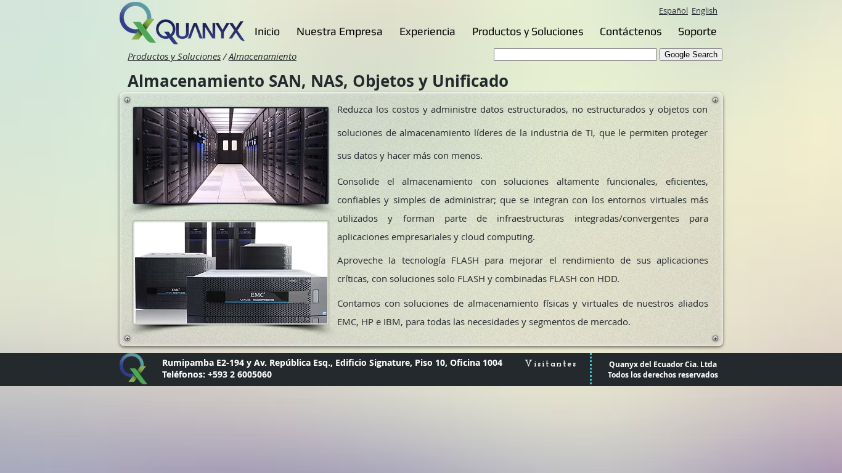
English (704, 10)
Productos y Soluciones (174, 56)
